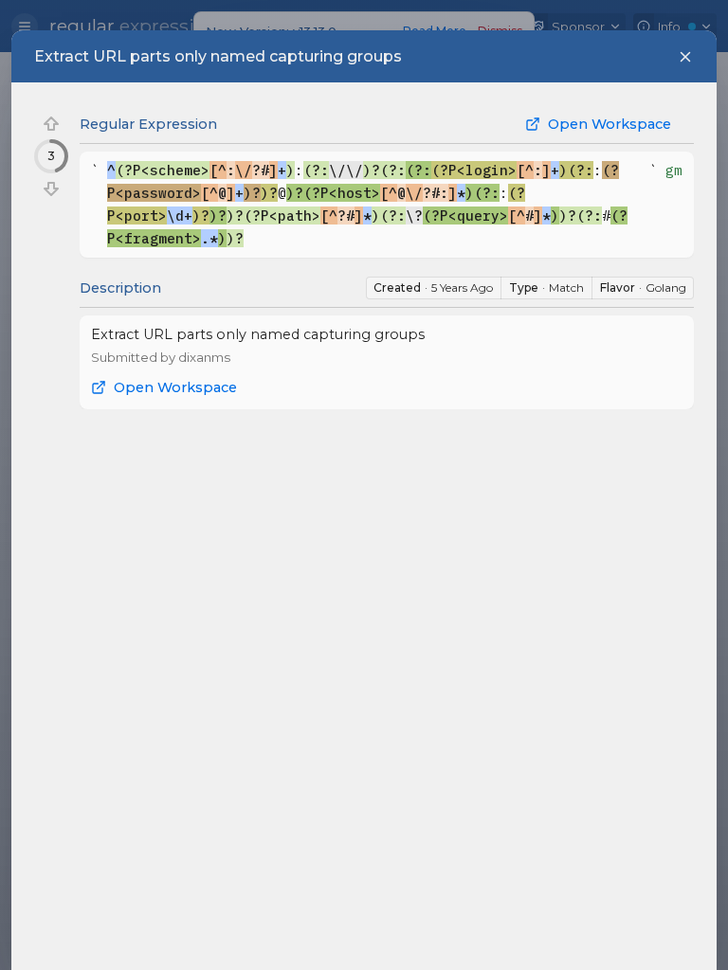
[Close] (685, 56)
